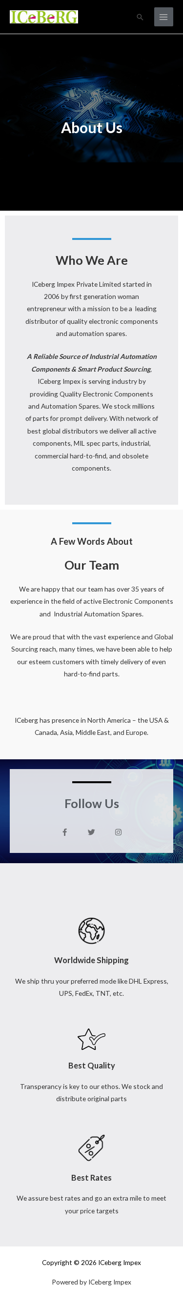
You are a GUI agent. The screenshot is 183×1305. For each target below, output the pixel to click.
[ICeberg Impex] (44, 16)
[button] (140, 17)
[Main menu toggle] (163, 16)
